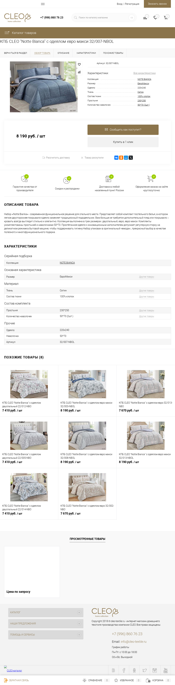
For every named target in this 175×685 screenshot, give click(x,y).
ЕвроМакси (143, 83)
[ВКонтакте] (116, 158)
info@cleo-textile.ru (133, 641)
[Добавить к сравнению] (79, 72)
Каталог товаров (23, 33)
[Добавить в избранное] (79, 64)
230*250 (142, 100)
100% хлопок (144, 96)
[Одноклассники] (121, 158)
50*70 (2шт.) (144, 105)
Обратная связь (18, 680)
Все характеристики (144, 73)
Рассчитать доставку (58, 157)
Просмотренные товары (87, 539)
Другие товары (146, 276)
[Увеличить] (43, 86)
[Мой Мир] (126, 158)
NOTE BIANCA (144, 79)
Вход (119, 4)
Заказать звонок (157, 3)
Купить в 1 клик (123, 142)
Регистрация (132, 4)
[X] (131, 158)
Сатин (141, 92)
